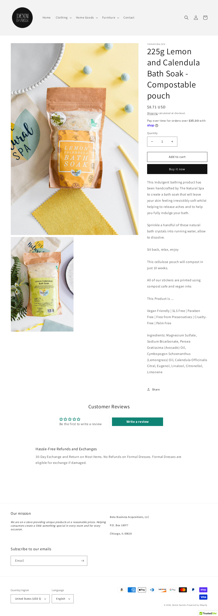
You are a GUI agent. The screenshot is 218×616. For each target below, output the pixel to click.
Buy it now (177, 169)
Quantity (152, 133)
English (60, 598)
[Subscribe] (82, 561)
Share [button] (156, 389)
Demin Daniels (179, 605)
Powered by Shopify (197, 605)
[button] (63, 17)
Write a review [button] (137, 421)
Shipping (152, 113)
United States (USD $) (28, 598)
